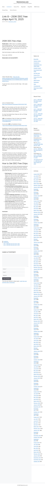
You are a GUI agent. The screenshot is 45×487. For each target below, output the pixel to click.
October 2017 (37, 412)
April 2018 (36, 399)
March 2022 (36, 292)
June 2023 (36, 259)
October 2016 (37, 437)
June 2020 (36, 340)
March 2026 (36, 183)
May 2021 (36, 315)
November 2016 (37, 435)
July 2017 (36, 419)
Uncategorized (37, 86)
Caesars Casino (37, 61)
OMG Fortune (36, 6)
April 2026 (36, 181)
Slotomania (36, 82)
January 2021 (37, 323)
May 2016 (36, 448)
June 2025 (36, 204)
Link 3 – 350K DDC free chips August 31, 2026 (38, 101)
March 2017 (36, 426)
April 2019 (36, 372)
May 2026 (36, 179)
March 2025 (36, 210)
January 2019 (37, 378)
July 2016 (36, 444)
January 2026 (37, 187)
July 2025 (36, 202)
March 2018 (36, 401)
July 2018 (36, 393)
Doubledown (9, 6)
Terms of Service (13, 10)
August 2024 (36, 227)
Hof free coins (37, 73)
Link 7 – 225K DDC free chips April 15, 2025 (11, 243)
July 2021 (36, 311)
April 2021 (36, 317)
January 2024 (37, 242)
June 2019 (36, 368)
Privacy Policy (5, 10)
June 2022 (36, 286)
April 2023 (36, 263)
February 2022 (37, 294)
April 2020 (36, 344)
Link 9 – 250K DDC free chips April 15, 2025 (11, 244)
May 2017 (36, 422)
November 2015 (37, 459)
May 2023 (36, 261)
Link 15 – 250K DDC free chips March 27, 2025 (38, 150)
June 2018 (36, 395)
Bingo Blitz (30, 6)
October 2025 (37, 195)
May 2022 (36, 288)
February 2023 (37, 267)
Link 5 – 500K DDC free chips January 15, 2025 (38, 156)
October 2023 (37, 251)
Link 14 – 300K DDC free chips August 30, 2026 (38, 115)
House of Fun (16, 6)
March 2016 (36, 452)
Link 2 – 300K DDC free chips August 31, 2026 (38, 106)
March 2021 (36, 319)
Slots (35, 84)
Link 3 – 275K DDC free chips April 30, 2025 (38, 144)
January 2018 (37, 405)
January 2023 (37, 269)
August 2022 (36, 283)
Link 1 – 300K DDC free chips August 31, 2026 (38, 110)
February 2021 (37, 321)
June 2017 (36, 421)
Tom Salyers (36, 159)
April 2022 (36, 290)
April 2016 (36, 450)
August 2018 (36, 391)
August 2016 (36, 442)
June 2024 (36, 231)
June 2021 (36, 313)
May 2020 (36, 342)
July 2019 (36, 366)
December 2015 (37, 457)
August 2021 (36, 309)
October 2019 (37, 359)
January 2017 (37, 430)
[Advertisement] (15, 30)
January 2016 (37, 455)
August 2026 (36, 174)
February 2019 (37, 376)
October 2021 (37, 304)
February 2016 (37, 454)
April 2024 (36, 235)
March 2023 (36, 265)
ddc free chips (6, 242)
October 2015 (37, 461)
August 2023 (36, 256)
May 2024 (36, 233)
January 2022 (37, 296)
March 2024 (36, 237)
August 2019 (36, 365)
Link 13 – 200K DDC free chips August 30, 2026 (38, 120)
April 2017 (36, 424)
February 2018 (37, 403)
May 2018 (36, 397)
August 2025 (36, 201)
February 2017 (37, 428)
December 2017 (37, 406)
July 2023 (36, 258)
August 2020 (36, 336)
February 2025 (37, 212)
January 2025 (37, 214)
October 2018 (37, 386)
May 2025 (36, 206)
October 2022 (37, 277)
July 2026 (36, 176)
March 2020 (36, 346)
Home (3, 6)
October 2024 (37, 222)
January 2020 (37, 351)
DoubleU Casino (37, 68)
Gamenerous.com (22, 2)
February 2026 (37, 185)
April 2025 (36, 208)
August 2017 (36, 417)
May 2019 (36, 370)
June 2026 (36, 177)
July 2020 (36, 338)
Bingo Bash (23, 6)
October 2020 (37, 331)
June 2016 (36, 446)
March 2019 (36, 374)
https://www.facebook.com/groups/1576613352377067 (14, 104)
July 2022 (36, 284)
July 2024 (36, 229)
